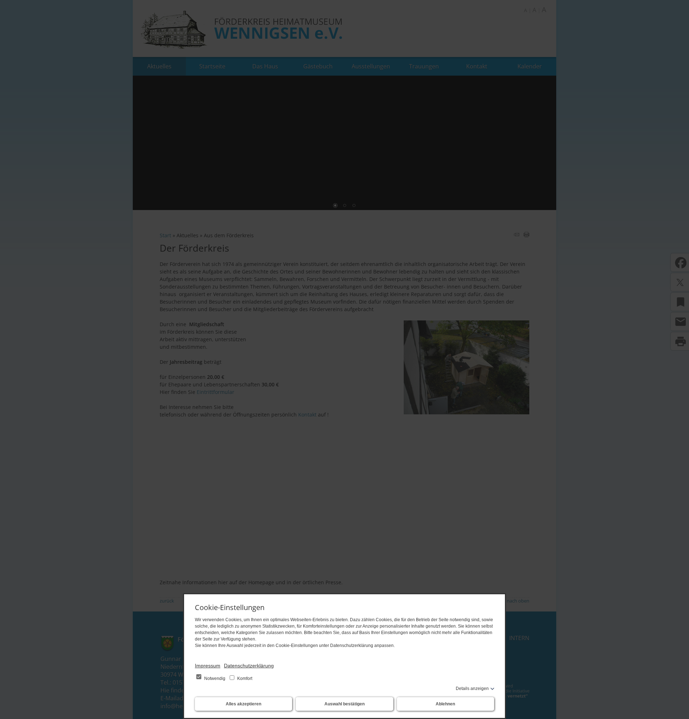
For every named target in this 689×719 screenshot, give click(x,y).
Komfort (244, 678)
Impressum (207, 665)
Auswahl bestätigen (344, 703)
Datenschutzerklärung (249, 665)
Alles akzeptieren (243, 703)
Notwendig (214, 678)
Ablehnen (445, 703)
